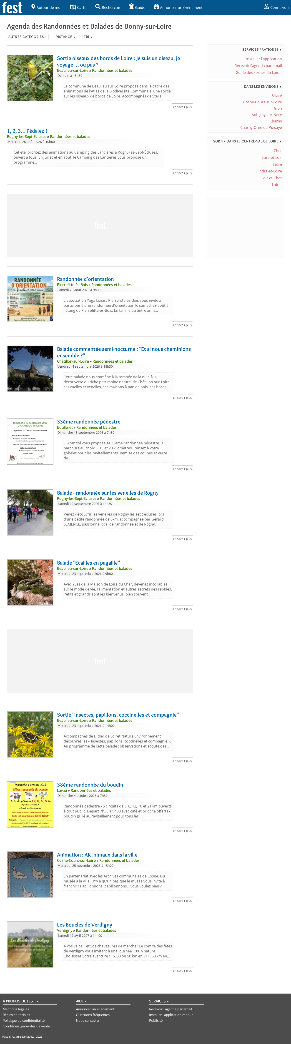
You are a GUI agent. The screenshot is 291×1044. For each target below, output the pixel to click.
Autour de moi (49, 7)
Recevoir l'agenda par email (258, 65)
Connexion (279, 7)
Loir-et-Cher (271, 177)
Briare (276, 95)
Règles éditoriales (16, 1014)
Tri (88, 37)
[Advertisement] (100, 225)
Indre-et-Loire (270, 171)
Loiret (277, 184)
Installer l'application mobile (171, 1014)
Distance (65, 37)
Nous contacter (88, 1020)
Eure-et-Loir (272, 157)
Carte (81, 7)
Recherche (111, 7)
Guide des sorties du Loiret (259, 72)
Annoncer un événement (181, 7)
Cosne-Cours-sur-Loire (262, 102)
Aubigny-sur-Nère (267, 114)
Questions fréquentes (93, 1014)
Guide (140, 7)
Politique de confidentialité (24, 1020)
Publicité (156, 1020)
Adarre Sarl (19, 1036)
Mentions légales (16, 1009)
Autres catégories (27, 37)
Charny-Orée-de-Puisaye (261, 127)
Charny (276, 121)
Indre (277, 164)
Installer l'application (264, 58)
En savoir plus (182, 107)
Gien (278, 108)
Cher (278, 150)
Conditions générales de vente (26, 1026)
